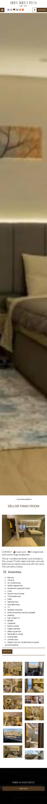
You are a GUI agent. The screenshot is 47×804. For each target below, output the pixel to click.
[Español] (23, 10)
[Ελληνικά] (11, 10)
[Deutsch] (14, 10)
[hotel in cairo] (23, 3)
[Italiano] (20, 10)
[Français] (17, 10)
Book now (42, 10)
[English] (8, 10)
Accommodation (24, 499)
